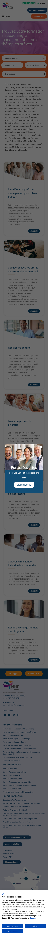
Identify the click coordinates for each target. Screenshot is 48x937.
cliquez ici (33, 918)
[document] (24, 468)
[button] (41, 447)
